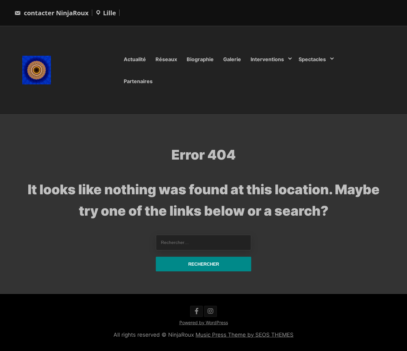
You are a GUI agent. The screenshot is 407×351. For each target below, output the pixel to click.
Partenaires (138, 81)
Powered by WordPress (203, 322)
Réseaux (166, 59)
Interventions (267, 59)
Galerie (232, 59)
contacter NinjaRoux (55, 13)
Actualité (135, 59)
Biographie (200, 59)
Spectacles (312, 59)
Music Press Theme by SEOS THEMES (244, 335)
